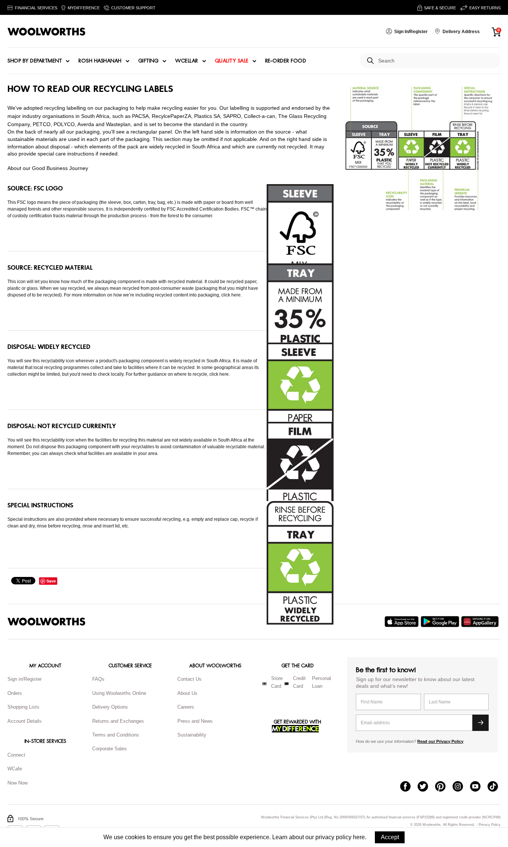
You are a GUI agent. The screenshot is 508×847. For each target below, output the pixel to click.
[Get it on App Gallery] (481, 621)
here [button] (359, 837)
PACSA (140, 116)
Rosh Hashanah (100, 61)
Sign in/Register (24, 679)
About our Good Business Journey (47, 168)
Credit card (299, 682)
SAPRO (232, 116)
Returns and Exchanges (118, 721)
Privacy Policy (490, 825)
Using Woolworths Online (119, 693)
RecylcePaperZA (171, 116)
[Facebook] (409, 787)
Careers (185, 707)
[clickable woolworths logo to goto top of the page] (46, 621)
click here (231, 295)
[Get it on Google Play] (441, 621)
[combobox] (436, 61)
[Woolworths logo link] (46, 32)
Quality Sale (231, 61)
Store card (277, 682)
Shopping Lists (23, 707)
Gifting (148, 61)
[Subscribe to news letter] (480, 723)
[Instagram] (461, 787)
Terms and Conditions (115, 735)
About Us (187, 693)
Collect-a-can (259, 116)
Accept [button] (390, 837)
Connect (16, 755)
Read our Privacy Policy (440, 741)
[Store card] (264, 684)
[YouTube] (479, 787)
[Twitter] (426, 787)
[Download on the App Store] (403, 621)
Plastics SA (207, 116)
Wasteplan (118, 124)
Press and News (195, 721)
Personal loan (321, 682)
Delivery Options (110, 707)
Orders (14, 693)
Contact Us (189, 679)
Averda (85, 124)
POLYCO (64, 124)
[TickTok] (496, 787)
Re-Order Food (285, 61)
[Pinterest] (444, 787)
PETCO (42, 124)
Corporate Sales (109, 748)
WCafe (14, 768)
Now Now (17, 783)
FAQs (98, 679)
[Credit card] (286, 684)
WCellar (186, 61)
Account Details (24, 721)
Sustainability (191, 735)
